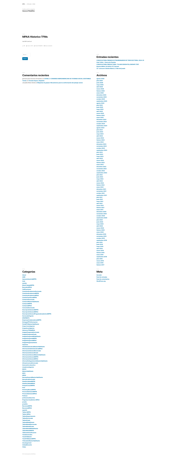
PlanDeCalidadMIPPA (28, 381)
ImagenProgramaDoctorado (30, 332)
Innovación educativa (28, 365)
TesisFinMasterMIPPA (29, 438)
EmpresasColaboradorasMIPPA (31, 320)
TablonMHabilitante (28, 422)
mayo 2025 (99, 109)
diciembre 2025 (101, 95)
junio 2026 (99, 82)
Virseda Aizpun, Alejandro (36, 80)
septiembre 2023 (101, 150)
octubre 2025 (100, 99)
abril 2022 (99, 181)
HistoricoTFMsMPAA (39, 45)
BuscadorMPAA (27, 287)
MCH (23, 373)
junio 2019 (99, 244)
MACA (24, 369)
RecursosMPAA (27, 408)
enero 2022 (100, 187)
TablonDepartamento (28, 416)
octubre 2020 (100, 216)
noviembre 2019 (101, 236)
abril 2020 (99, 226)
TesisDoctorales (27, 434)
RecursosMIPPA (27, 406)
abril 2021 (99, 203)
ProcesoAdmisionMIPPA (29, 391)
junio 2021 (99, 199)
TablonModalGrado (28, 426)
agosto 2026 (100, 78)
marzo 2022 (100, 183)
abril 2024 (99, 136)
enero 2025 (100, 117)
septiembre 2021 (101, 195)
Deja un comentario (48, 45)
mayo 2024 (99, 134)
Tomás (24, 80)
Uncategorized (26, 443)
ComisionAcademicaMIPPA (30, 293)
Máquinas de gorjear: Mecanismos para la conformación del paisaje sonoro (60, 82)
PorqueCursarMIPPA (28, 385)
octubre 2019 (100, 238)
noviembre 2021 (101, 191)
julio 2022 (99, 175)
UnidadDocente (27, 445)
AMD (23, 277)
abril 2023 (99, 158)
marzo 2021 (100, 205)
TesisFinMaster (27, 436)
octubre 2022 (100, 170)
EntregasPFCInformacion (30, 322)
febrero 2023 (100, 162)
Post (23, 387)
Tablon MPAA (26, 414)
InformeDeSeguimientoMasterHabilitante (34, 361)
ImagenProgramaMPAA (29, 340)
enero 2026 (100, 93)
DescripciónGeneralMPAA (30, 312)
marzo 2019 (100, 250)
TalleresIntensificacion (29, 432)
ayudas (24, 283)
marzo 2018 (100, 261)
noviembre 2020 (101, 213)
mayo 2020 (99, 224)
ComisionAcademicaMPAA (30, 295)
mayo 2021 (99, 201)
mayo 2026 (99, 85)
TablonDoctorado (27, 418)
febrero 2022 (100, 185)
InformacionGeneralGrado (30, 353)
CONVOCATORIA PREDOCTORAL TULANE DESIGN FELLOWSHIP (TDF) (117, 64)
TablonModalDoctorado (29, 424)
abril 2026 (99, 87)
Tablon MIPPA (26, 412)
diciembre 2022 (101, 166)
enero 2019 (99, 254)
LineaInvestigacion (28, 367)
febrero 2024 (100, 140)
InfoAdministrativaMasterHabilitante (33, 346)
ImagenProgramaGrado (29, 334)
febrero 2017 (100, 265)
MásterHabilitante (27, 371)
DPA (23, 4)
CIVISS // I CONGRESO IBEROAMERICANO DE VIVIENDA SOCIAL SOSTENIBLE (67, 78)
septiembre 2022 (101, 173)
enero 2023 (100, 164)
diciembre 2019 (101, 234)
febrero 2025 (100, 115)
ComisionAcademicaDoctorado (31, 291)
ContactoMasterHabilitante (30, 301)
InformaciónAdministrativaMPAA (32, 348)
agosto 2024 (100, 127)
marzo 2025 (100, 113)
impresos (25, 344)
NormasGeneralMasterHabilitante (32, 377)
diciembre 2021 (101, 189)
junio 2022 (99, 177)
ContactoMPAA (27, 305)
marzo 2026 (100, 89)
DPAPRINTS (25, 318)
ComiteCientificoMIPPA (29, 297)
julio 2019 (99, 242)
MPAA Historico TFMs (35, 36)
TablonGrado (26, 420)
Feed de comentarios (102, 279)
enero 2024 (100, 142)
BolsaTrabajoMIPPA (28, 285)
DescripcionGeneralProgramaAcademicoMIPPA (36, 314)
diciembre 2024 (101, 119)
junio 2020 (99, 222)
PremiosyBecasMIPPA (29, 389)
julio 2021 (99, 197)
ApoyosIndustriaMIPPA (29, 279)
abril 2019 (99, 248)
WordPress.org (101, 281)
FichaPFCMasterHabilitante (30, 324)
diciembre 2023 (101, 144)
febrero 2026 (100, 91)
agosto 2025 (100, 103)
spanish (24, 410)
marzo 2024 (100, 138)
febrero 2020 (100, 230)
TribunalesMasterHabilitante (31, 441)
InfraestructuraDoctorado (30, 363)
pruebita (24, 404)
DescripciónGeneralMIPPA (30, 310)
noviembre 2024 (101, 121)
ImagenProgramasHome (29, 342)
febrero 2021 (100, 207)
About (24, 275)
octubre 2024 (100, 123)
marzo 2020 (100, 228)
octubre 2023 (100, 148)
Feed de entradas (101, 277)
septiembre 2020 (101, 218)
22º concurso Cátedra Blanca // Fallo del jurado (110, 68)
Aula (23, 281)
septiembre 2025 (101, 101)
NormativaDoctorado (28, 379)
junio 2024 (99, 132)
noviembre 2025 (101, 97)
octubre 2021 (100, 193)
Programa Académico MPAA (31, 400)
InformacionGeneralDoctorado (31, 350)
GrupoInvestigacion (28, 328)
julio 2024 (99, 130)
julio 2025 (99, 105)
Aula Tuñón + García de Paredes (106, 62)
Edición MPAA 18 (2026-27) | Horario (107, 66)
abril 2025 (99, 111)
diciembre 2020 (101, 211)
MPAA (24, 375)
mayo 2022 (99, 179)
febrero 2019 (100, 252)
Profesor (25, 396)
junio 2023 (99, 154)
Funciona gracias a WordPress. (30, 453)
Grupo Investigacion (28, 326)
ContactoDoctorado (28, 299)
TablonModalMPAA (28, 430)
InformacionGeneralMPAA (30, 359)
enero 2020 (100, 232)
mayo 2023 (99, 156)
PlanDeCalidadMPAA (28, 383)
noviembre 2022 (101, 168)
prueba (24, 402)
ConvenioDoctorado (28, 307)
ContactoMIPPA (27, 303)
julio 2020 (99, 220)
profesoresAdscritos (28, 398)
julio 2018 (99, 258)
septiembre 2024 (101, 125)
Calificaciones (26, 289)
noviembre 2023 (101, 146)
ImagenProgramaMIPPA (29, 338)
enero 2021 (99, 209)
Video (24, 447)
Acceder (99, 275)
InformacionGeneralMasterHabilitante (33, 355)
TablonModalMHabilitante (30, 428)
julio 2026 (99, 80)
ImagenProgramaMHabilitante (31, 336)
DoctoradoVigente (28, 316)
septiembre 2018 (101, 256)
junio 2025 (99, 107)
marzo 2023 (100, 160)
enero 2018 (99, 263)
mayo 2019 (99, 246)
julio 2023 (99, 152)
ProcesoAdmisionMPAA (29, 393)
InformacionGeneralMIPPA (30, 357)
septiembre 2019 (101, 240)
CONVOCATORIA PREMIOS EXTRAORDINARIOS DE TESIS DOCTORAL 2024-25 (120, 60)
